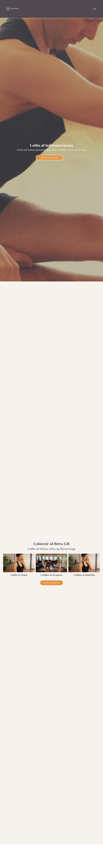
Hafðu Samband (49, 157)
